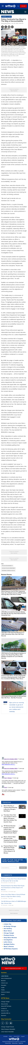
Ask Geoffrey (8, 929)
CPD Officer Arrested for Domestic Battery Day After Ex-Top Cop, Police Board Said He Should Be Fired (13, 613)
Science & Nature (5, 992)
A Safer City (7, 924)
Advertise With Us (5, 1013)
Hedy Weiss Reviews (10, 938)
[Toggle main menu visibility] (2, 5)
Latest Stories (4, 976)
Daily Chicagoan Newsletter (8, 1029)
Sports (3, 994)
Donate (23, 6)
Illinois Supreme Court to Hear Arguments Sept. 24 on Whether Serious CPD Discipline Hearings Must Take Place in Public (13, 592)
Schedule (5, 1036)
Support (23, 1036)
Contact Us (4, 1008)
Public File (21, 1043)
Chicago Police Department (8, 568)
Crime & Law (6, 16)
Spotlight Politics (9, 944)
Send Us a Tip (4, 1011)
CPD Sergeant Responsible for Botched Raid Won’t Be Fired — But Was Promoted (13, 697)
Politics (3, 990)
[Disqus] (14, 735)
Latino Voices (8, 942)
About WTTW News (6, 1006)
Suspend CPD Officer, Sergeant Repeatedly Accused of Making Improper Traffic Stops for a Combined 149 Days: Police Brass (13, 677)
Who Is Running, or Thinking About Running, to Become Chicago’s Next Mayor (10, 808)
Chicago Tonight (9, 933)
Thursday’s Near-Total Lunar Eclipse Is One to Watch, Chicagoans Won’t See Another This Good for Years (10, 818)
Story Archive (4, 1004)
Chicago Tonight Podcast (7, 1027)
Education (3, 985)
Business (3, 980)
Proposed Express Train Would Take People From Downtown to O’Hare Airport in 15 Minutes (10, 849)
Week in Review (9, 946)
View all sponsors (14, 90)
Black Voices (8, 931)
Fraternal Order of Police (8, 570)
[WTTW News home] (7, 11)
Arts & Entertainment (6, 978)
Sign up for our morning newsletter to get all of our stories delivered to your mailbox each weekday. (16, 707)
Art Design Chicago (10, 926)
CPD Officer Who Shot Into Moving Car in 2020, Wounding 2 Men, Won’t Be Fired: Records (12, 634)
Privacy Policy (8, 1043)
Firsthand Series (9, 935)
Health (2, 987)
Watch (10, 1036)
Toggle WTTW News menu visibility (26, 12)
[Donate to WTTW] (14, 1039)
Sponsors (3, 1015)
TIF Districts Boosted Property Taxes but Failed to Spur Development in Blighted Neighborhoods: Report (10, 829)
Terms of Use (15, 1043)
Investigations (8, 940)
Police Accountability (7, 565)
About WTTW (16, 1036)
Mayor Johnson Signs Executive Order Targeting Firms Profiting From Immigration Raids (11, 839)
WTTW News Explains (11, 949)
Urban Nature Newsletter (7, 1031)
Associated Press (5, 23)
